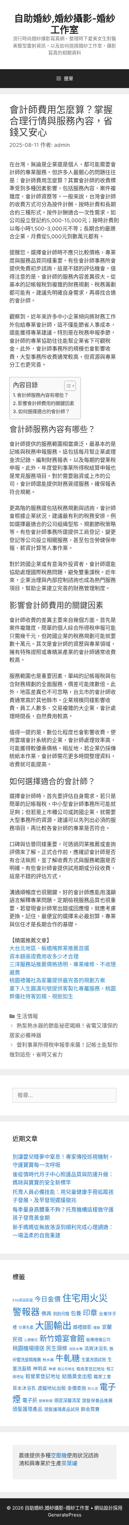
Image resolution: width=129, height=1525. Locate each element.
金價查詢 (76, 1388)
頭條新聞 (46, 1401)
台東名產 (26, 1327)
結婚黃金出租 (77, 1376)
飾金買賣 (90, 1409)
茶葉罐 (69, 1463)
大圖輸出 (53, 1325)
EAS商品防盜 (23, 1300)
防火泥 (93, 1389)
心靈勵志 (31, 1340)
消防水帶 (76, 1349)
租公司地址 (66, 1369)
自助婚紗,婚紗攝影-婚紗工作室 (64, 24)
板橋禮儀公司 (98, 1339)
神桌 (52, 1369)
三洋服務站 (22, 964)
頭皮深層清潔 (67, 1400)
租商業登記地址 (90, 1369)
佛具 (46, 1313)
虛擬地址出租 (52, 1388)
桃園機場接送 (28, 1348)
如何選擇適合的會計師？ (44, 411)
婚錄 (96, 1328)
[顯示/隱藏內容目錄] (66, 385)
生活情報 (27, 1016)
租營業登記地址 (42, 1376)
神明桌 (40, 1369)
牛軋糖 (67, 1358)
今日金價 (47, 1299)
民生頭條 (56, 1348)
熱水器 (48, 1360)
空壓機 (59, 1455)
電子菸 (29, 1400)
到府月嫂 (61, 1313)
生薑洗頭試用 (93, 1359)
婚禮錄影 (82, 1327)
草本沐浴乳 (24, 1388)
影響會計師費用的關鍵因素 (46, 403)
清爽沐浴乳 (96, 1348)
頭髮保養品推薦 (97, 1400)
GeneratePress (64, 1515)
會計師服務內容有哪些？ (43, 395)
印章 (90, 1312)
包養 (76, 1313)
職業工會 (102, 1376)
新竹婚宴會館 (62, 1338)
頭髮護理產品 (28, 1409)
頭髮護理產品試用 (61, 1409)
